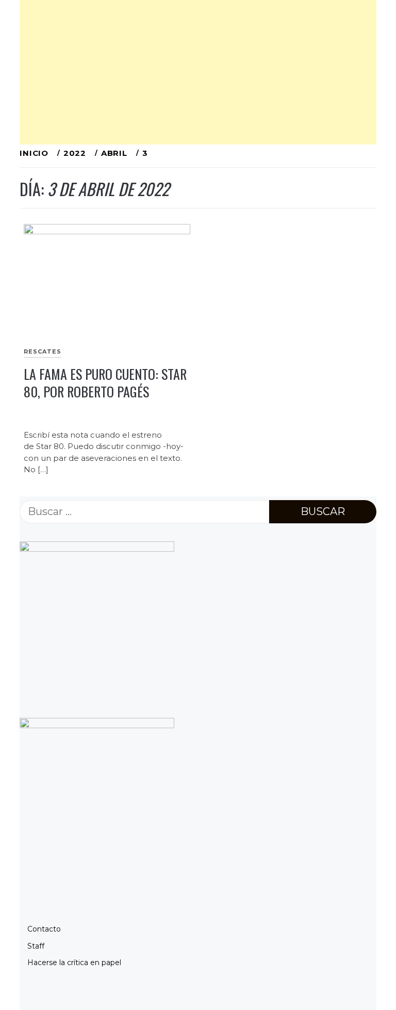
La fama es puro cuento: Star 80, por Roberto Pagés (105, 383)
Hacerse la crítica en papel (74, 962)
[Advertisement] (198, 72)
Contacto (44, 929)
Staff (35, 946)
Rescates (42, 351)
